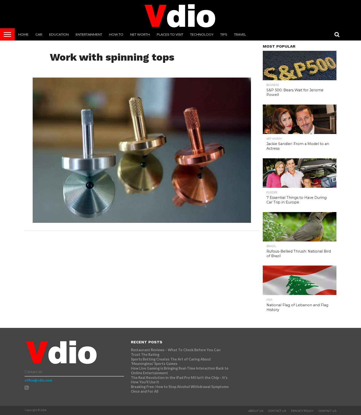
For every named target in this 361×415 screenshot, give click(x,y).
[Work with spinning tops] (142, 221)
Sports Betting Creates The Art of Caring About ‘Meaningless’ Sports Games (171, 361)
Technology (201, 34)
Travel (240, 34)
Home (23, 34)
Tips (223, 34)
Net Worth (140, 34)
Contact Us (277, 411)
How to (116, 34)
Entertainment (89, 34)
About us (255, 411)
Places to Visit (170, 34)
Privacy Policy (302, 411)
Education (59, 34)
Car (38, 34)
